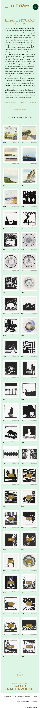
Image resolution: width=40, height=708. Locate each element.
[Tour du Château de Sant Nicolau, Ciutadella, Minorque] (30, 155)
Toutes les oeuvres (10, 102)
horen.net (35, 707)
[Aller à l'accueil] (20, 7)
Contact (35, 696)
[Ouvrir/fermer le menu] (4, 7)
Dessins (23, 102)
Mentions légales (7, 696)
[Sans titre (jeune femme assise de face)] (11, 583)
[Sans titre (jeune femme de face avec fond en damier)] (30, 348)
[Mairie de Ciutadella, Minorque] (30, 133)
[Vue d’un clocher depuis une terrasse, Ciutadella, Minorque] (11, 133)
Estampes (33, 102)
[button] (20, 675)
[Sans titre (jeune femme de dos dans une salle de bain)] (11, 348)
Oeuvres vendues (20, 109)
